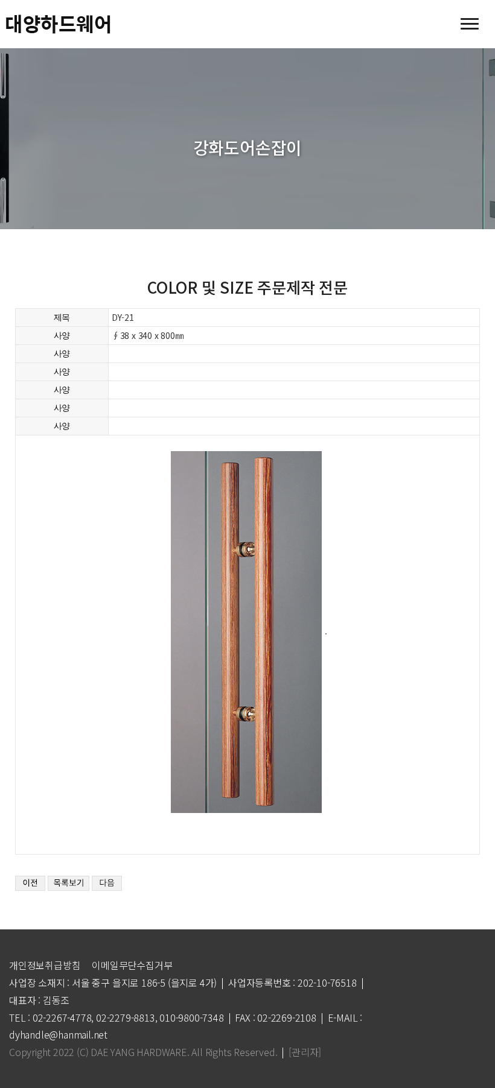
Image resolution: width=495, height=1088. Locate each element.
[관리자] (305, 1052)
